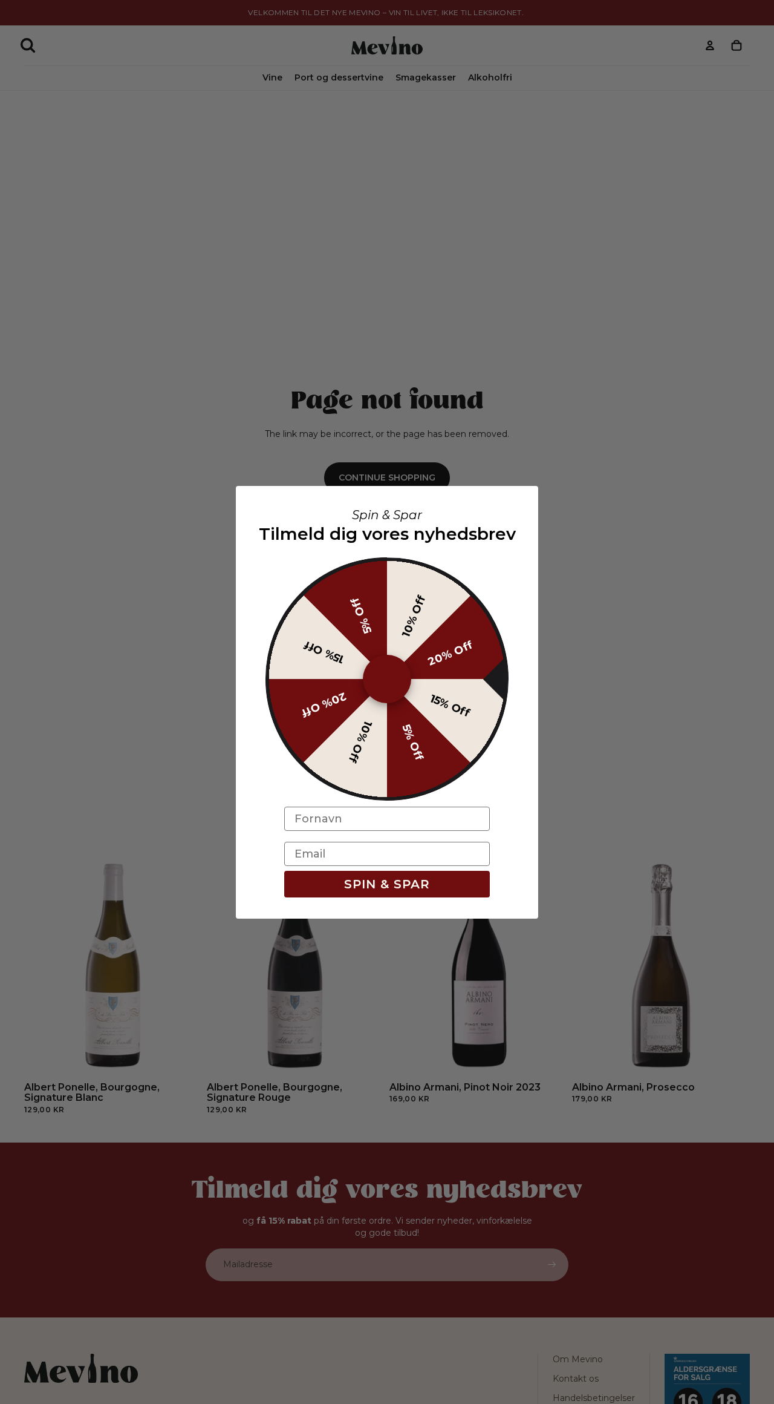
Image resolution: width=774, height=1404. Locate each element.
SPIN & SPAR (387, 884)
